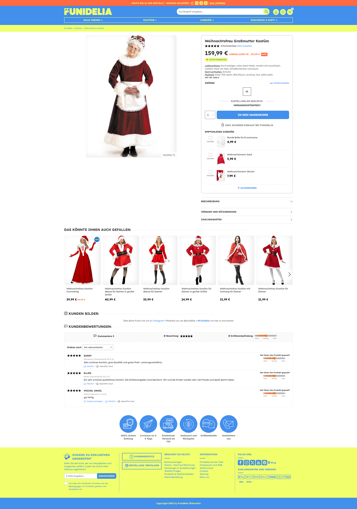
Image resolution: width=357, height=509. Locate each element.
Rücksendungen (173, 462)
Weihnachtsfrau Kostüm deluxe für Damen (156, 290)
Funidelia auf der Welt (211, 462)
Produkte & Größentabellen (179, 474)
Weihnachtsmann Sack (239, 154)
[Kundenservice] (283, 12)
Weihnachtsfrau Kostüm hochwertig (80, 290)
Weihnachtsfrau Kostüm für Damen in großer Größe (196, 290)
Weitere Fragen (172, 471)
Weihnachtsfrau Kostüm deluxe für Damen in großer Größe (119, 291)
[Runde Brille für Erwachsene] (221, 141)
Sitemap (204, 474)
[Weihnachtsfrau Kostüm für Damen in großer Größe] (197, 260)
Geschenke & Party (263, 20)
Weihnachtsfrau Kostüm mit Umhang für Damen (235, 290)
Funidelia (68, 28)
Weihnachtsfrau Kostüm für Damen (273, 290)
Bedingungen (75, 486)
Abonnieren (107, 476)
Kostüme (148, 20)
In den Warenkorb (253, 115)
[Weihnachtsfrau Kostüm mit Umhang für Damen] (236, 260)
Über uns (204, 477)
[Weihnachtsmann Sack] (221, 158)
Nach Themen (91, 20)
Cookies (204, 471)
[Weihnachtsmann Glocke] (221, 175)
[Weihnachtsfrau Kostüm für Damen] (274, 260)
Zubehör (205, 20)
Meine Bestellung (173, 477)
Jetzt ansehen (244, 45)
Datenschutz (206, 468)
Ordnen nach (74, 347)
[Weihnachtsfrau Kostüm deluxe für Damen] (159, 260)
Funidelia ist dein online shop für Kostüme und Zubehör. (88, 11)
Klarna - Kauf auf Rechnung (179, 465)
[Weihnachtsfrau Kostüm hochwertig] (82, 260)
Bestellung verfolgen (143, 465)
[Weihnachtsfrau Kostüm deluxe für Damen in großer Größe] (121, 260)
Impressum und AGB (211, 465)
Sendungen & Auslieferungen (180, 468)
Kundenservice (143, 456)
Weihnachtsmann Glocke (240, 171)
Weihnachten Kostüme (94, 28)
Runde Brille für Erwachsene (242, 137)
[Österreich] (240, 463)
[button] (289, 274)
